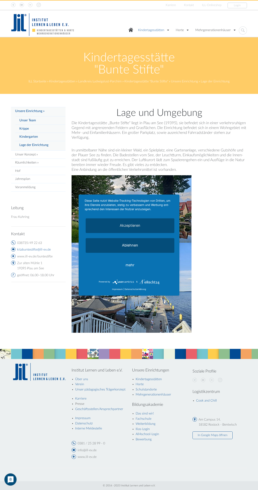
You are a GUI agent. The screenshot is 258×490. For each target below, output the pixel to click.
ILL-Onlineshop (212, 5)
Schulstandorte (146, 389)
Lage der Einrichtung (33, 145)
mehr (130, 265)
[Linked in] (211, 380)
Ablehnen (130, 245)
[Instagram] (220, 380)
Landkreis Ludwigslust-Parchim (100, 81)
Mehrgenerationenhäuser (213, 30)
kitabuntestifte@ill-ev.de (34, 249)
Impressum (117, 289)
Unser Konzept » (26, 154)
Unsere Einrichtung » (30, 111)
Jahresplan (22, 178)
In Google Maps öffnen (212, 435)
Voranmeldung (25, 187)
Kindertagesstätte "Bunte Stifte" (146, 81)
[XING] (194, 380)
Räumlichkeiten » (26, 162)
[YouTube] (203, 380)
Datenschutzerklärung (135, 289)
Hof (17, 170)
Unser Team (27, 120)
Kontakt (189, 5)
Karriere (171, 5)
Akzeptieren (130, 225)
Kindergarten (28, 136)
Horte (180, 30)
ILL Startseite (37, 81)
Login (237, 5)
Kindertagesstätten (151, 30)
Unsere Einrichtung (184, 81)
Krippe (24, 128)
